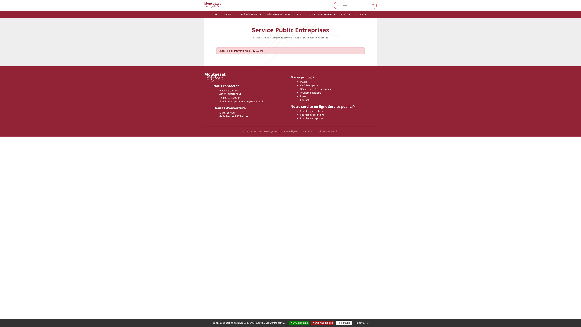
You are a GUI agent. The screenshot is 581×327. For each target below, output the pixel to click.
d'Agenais (212, 5)
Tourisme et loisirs (321, 14)
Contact (361, 14)
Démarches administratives (285, 37)
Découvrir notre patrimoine (284, 14)
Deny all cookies (323, 323)
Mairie (227, 14)
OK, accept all (300, 323)
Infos (344, 14)
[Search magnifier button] (373, 5)
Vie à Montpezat (249, 14)
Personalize (344, 323)
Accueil (256, 37)
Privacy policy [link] (362, 323)
